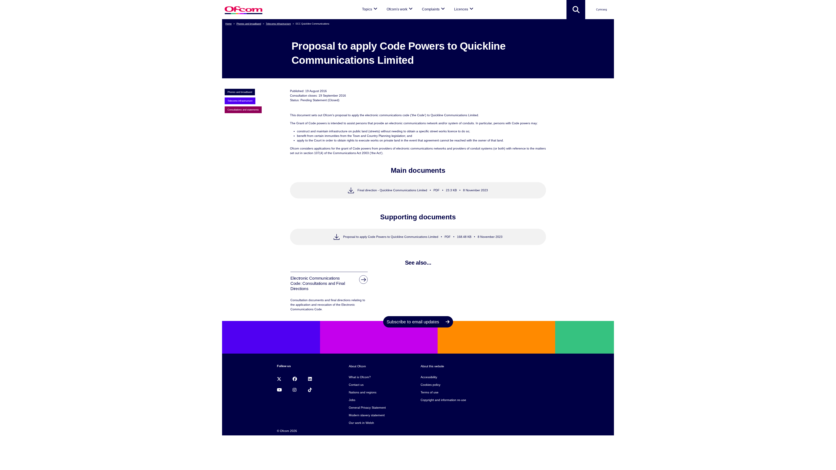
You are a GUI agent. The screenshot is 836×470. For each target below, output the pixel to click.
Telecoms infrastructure (278, 23)
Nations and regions (362, 392)
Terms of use (429, 392)
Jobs (352, 400)
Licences (464, 9)
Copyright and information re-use (443, 400)
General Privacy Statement (367, 407)
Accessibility (429, 377)
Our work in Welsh (361, 423)
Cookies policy (430, 384)
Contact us (356, 384)
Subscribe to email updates (413, 321)
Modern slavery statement (367, 415)
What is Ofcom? (360, 377)
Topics (370, 9)
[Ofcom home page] (243, 9)
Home (228, 23)
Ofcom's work (400, 9)
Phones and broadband (248, 23)
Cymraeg (601, 9)
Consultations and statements (243, 109)
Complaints (434, 9)
